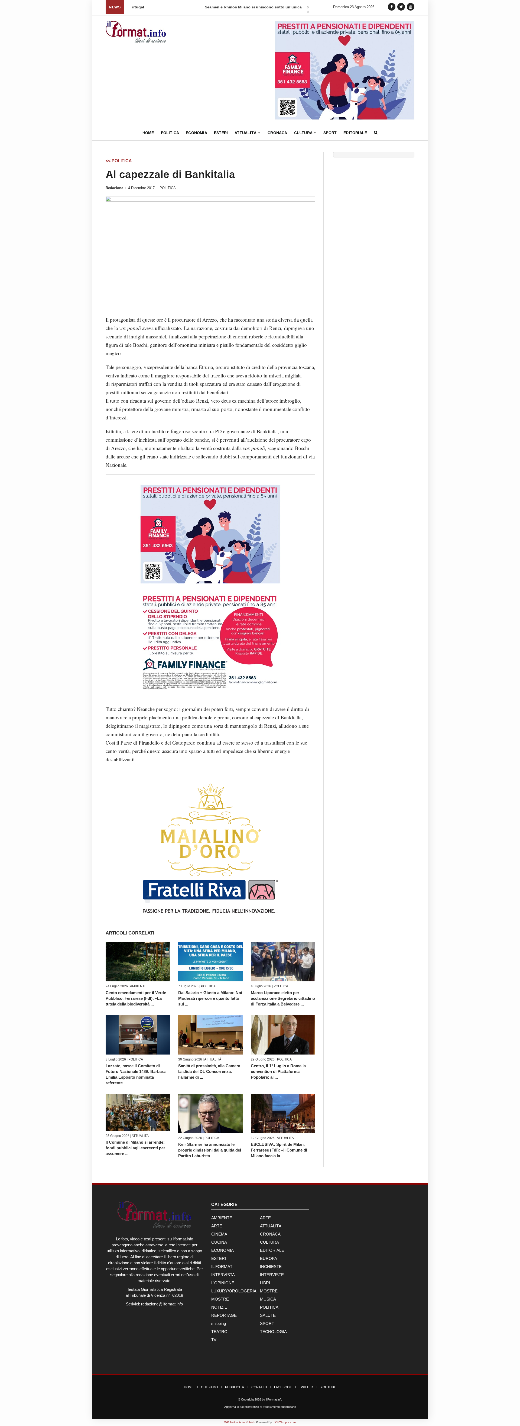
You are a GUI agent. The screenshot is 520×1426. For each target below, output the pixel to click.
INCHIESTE (271, 1266)
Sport (330, 133)
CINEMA (219, 1234)
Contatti (259, 1387)
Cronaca (277, 133)
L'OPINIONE (222, 1283)
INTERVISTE (272, 1274)
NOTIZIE (219, 1307)
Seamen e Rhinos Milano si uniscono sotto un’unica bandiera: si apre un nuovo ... (208, 7)
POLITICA (168, 188)
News (115, 7)
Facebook (283, 1387)
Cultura (304, 133)
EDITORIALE (272, 1250)
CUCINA (219, 1242)
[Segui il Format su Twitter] (401, 6)
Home (148, 133)
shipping (218, 1323)
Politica (170, 133)
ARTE (265, 1217)
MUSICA (268, 1299)
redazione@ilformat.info (162, 1304)
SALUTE (268, 1315)
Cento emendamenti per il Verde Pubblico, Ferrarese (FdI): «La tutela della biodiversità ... (136, 998)
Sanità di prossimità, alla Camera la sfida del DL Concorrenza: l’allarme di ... (209, 1071)
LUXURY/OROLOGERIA (233, 1291)
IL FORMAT (221, 1266)
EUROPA (268, 1258)
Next (308, 7)
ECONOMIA (222, 1250)
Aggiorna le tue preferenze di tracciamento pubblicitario (260, 1406)
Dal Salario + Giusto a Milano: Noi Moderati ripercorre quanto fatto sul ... (210, 998)
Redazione (114, 188)
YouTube (328, 1387)
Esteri (221, 133)
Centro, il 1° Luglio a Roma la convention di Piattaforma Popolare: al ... (278, 1071)
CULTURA (269, 1242)
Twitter (306, 1387)
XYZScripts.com (285, 1422)
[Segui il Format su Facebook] (391, 6)
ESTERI (218, 1258)
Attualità (246, 133)
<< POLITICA (119, 161)
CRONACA (270, 1234)
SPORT (267, 1323)
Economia (196, 133)
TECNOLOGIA (273, 1331)
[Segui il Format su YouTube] (410, 6)
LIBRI (265, 1283)
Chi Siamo (209, 1387)
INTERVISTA (223, 1274)
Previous (308, 12)
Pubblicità (234, 1387)
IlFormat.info (274, 1399)
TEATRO (219, 1331)
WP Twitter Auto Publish (239, 1422)
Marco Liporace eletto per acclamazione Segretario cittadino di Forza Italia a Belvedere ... (283, 998)
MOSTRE (269, 1291)
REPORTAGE (224, 1315)
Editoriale (355, 133)
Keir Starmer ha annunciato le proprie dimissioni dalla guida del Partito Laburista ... (209, 1150)
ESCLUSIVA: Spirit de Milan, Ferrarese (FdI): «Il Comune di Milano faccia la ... (279, 1150)
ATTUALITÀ (212, 1059)
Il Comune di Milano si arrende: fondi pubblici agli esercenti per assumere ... (135, 1148)
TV (213, 1339)
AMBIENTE (138, 986)
